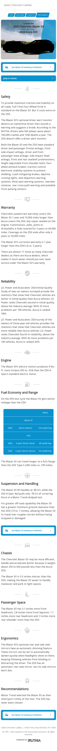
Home (11, 15)
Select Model (20, 15)
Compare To (31, 15)
